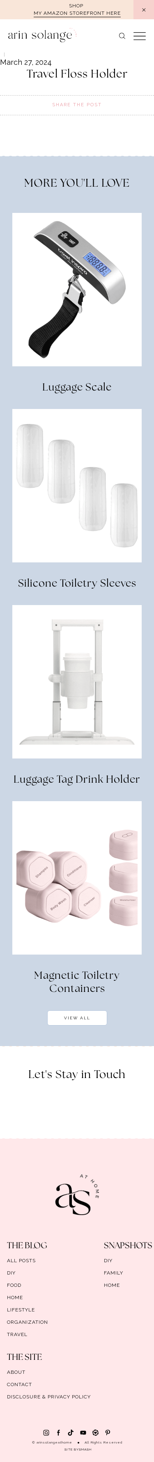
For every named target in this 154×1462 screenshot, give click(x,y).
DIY (11, 1273)
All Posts (21, 1260)
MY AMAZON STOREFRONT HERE (77, 13)
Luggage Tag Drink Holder (77, 779)
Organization (27, 1322)
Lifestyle (21, 1310)
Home (15, 1297)
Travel (17, 1334)
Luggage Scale (77, 387)
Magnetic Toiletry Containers (77, 982)
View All (77, 1018)
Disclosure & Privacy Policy (49, 1397)
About (16, 1372)
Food (14, 1285)
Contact (19, 1384)
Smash (85, 1449)
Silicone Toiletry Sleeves (77, 583)
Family (113, 1273)
